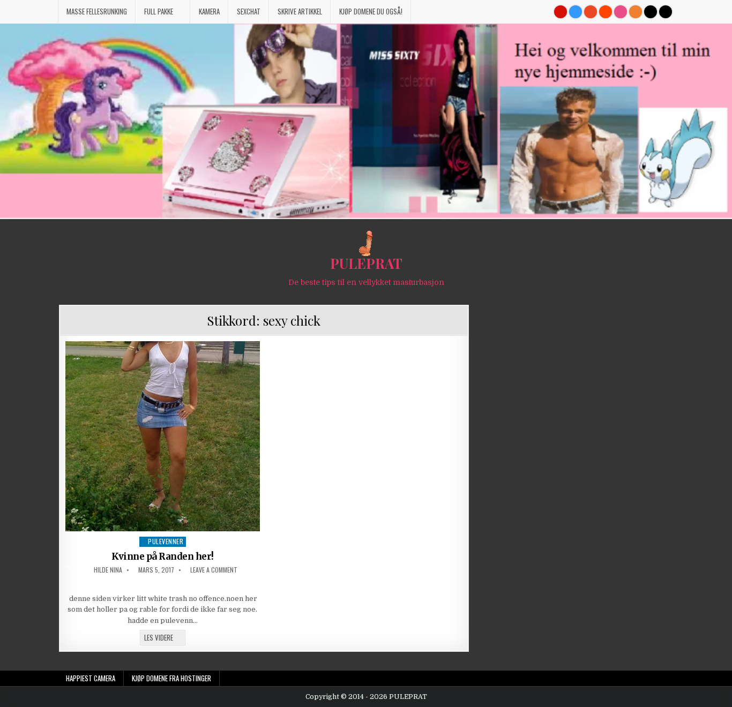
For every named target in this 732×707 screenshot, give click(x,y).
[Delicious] (575, 11)
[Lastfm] (560, 11)
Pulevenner (165, 541)
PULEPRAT (366, 263)
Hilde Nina (108, 570)
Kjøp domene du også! (370, 11)
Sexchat (248, 11)
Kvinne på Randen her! (162, 556)
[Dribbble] (620, 11)
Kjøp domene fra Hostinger (171, 678)
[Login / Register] (650, 11)
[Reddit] (605, 11)
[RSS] (635, 11)
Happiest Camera (90, 678)
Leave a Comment (213, 570)
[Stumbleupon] (590, 11)
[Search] (665, 11)
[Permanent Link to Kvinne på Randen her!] (162, 436)
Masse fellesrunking (96, 11)
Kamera (209, 11)
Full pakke (158, 11)
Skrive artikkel (300, 11)
